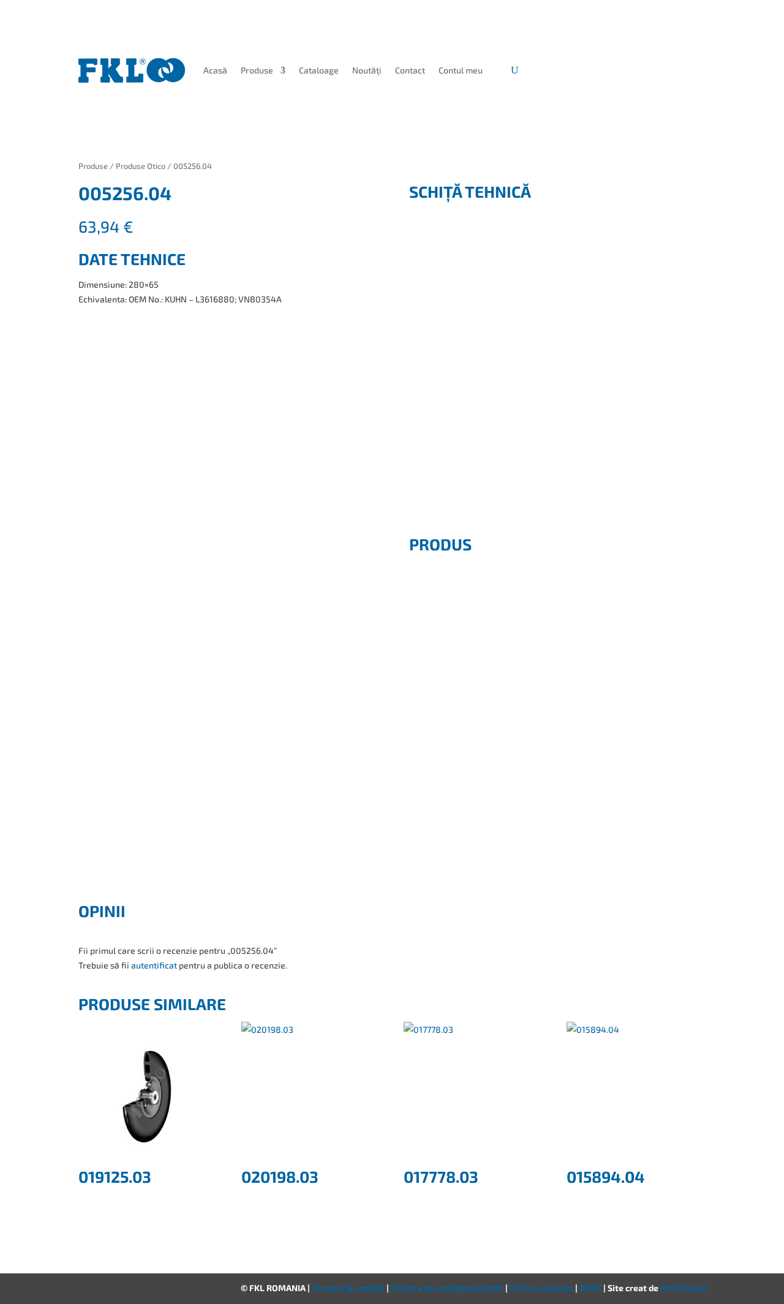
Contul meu (461, 70)
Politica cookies (542, 1288)
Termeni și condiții (349, 1288)
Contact (410, 70)
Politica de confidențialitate (448, 1288)
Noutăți (367, 70)
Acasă (215, 70)
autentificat (154, 965)
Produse (257, 70)
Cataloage (319, 70)
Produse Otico (140, 166)
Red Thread (683, 1288)
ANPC (591, 1288)
